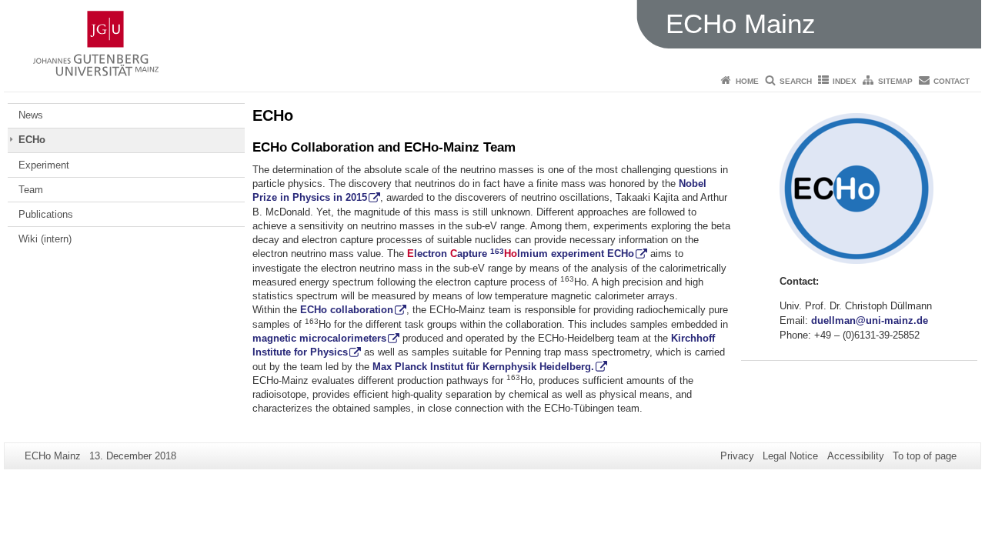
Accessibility (855, 456)
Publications (45, 214)
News (30, 115)
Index (844, 81)
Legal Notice (790, 456)
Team (30, 189)
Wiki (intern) (45, 239)
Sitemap (895, 81)
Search (796, 81)
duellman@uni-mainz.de (869, 320)
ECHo (31, 139)
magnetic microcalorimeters (319, 338)
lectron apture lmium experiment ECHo (520, 253)
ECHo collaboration (346, 309)
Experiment (43, 165)
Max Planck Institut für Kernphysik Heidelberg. (483, 366)
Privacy (737, 456)
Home (747, 81)
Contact (951, 81)
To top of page (925, 456)
